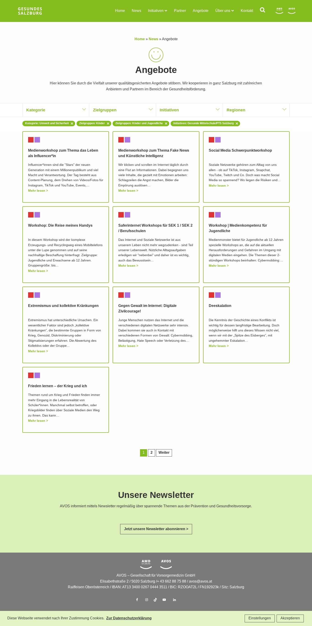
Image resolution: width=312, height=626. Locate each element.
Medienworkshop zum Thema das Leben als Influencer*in (63, 153)
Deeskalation (220, 306)
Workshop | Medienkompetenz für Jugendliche (238, 228)
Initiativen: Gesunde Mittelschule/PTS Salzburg (203, 123)
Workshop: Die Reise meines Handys (60, 226)
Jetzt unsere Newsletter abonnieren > (156, 529)
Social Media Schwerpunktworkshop (240, 151)
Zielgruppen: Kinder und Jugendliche (139, 123)
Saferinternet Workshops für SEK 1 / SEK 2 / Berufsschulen (155, 228)
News (136, 11)
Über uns (222, 11)
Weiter (164, 453)
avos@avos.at (200, 581)
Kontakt (247, 11)
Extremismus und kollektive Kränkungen (63, 306)
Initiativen (156, 11)
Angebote (201, 11)
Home (120, 11)
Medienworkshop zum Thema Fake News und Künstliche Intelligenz (153, 153)
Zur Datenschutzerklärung (129, 618)
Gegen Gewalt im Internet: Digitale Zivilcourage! (147, 308)
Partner (180, 11)
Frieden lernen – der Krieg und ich (57, 386)
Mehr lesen (36, 190)
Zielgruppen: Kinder (92, 123)
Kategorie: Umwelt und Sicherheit (47, 123)
